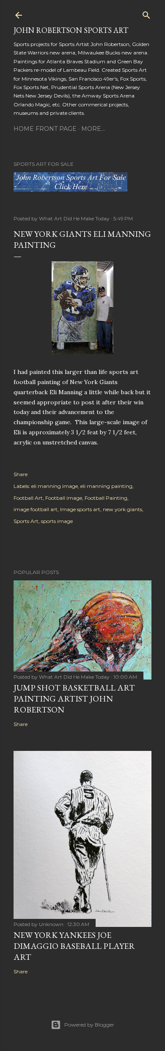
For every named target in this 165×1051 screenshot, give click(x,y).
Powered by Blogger (89, 1024)
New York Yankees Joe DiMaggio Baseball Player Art (74, 945)
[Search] (146, 13)
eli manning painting (106, 486)
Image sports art (80, 509)
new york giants (122, 509)
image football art (36, 509)
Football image (63, 498)
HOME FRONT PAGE (45, 129)
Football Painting (106, 498)
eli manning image (54, 486)
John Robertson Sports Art (71, 30)
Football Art (28, 498)
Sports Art (26, 521)
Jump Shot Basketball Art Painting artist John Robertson (74, 698)
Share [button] (21, 474)
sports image (57, 521)
